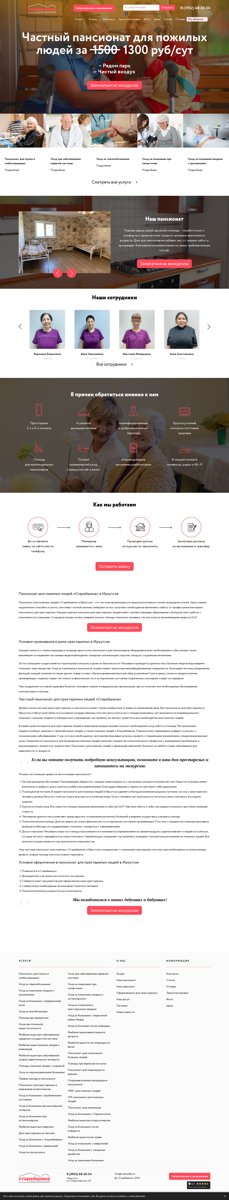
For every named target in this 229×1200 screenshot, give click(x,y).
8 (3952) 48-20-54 (195, 8)
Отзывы (180, 19)
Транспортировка (129, 19)
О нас (78, 19)
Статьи (168, 19)
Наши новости (125, 1012)
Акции (120, 974)
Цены (157, 19)
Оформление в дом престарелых (136, 993)
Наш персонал (125, 987)
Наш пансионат (126, 980)
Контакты (109, 19)
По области (195, 19)
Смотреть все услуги (111, 182)
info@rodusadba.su (124, 1174)
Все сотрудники (111, 364)
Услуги (92, 19)
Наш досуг (123, 999)
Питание (121, 1006)
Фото (147, 19)
